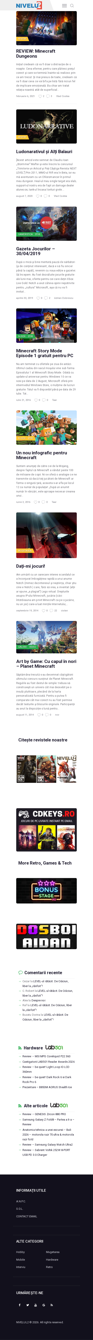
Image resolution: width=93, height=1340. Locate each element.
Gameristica (25, 234)
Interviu (20, 1267)
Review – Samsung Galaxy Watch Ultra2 (47, 1144)
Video (32, 647)
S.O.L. (19, 1208)
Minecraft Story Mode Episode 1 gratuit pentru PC (44, 353)
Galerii (22, 647)
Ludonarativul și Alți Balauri (44, 151)
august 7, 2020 (24, 196)
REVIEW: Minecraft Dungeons (35, 53)
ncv (57, 714)
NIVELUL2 (22, 1322)
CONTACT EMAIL (26, 1216)
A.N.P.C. (21, 1201)
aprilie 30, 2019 (24, 298)
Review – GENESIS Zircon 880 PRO (44, 1114)
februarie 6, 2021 (25, 96)
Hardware (33, 1048)
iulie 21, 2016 (23, 400)
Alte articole (36, 1106)
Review (22, 39)
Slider (22, 336)
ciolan (64, 610)
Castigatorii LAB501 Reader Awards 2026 (48, 1061)
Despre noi (38, 1000)
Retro (49, 1267)
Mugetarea (25, 551)
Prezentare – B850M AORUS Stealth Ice (47, 1087)
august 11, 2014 (25, 714)
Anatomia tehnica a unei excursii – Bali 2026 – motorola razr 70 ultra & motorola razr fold (48, 1134)
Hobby (20, 1252)
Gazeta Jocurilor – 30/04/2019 (35, 251)
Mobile (20, 1259)
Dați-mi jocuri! (30, 566)
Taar (54, 400)
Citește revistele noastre (42, 740)
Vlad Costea (62, 96)
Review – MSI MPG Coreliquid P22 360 (46, 1056)
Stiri (37, 234)
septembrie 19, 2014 (27, 610)
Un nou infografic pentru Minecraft (41, 455)
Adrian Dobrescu (63, 298)
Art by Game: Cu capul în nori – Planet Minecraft (46, 664)
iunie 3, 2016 (23, 502)
